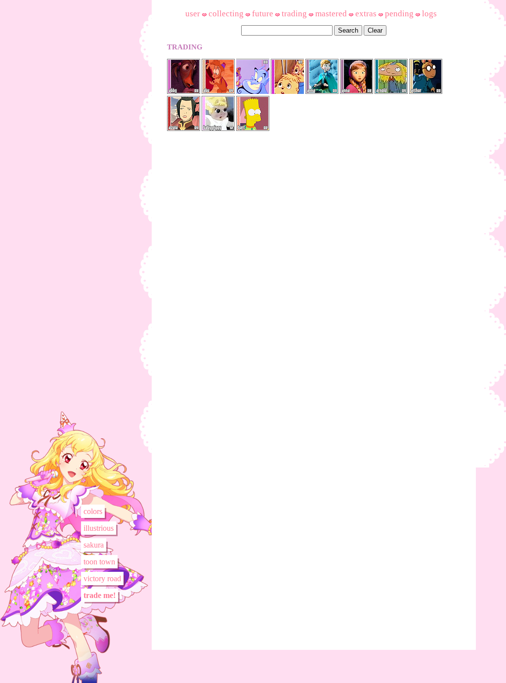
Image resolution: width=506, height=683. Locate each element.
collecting (226, 13)
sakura (94, 545)
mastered (331, 13)
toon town (99, 561)
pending (399, 13)
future (262, 13)
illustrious (99, 528)
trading (294, 13)
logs (429, 13)
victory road (102, 578)
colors (93, 511)
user (192, 13)
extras (366, 13)
